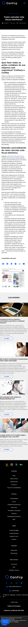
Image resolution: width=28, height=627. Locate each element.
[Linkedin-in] (16, 583)
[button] (24, 3)
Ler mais (6, 338)
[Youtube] (21, 583)
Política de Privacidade (14, 606)
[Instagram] (11, 583)
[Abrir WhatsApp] (24, 623)
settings (16, 621)
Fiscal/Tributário (22, 23)
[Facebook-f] (6, 583)
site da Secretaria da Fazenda (16, 156)
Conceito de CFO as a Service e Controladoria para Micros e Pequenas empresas (12, 321)
